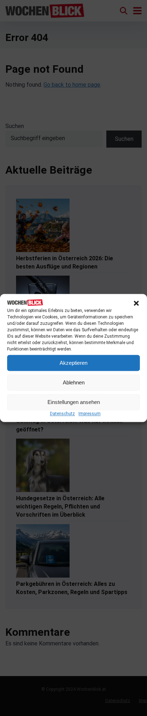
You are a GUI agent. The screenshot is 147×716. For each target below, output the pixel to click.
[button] (136, 303)
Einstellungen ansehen (73, 402)
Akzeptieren (73, 363)
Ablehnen (74, 382)
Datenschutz (62, 413)
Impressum (89, 413)
